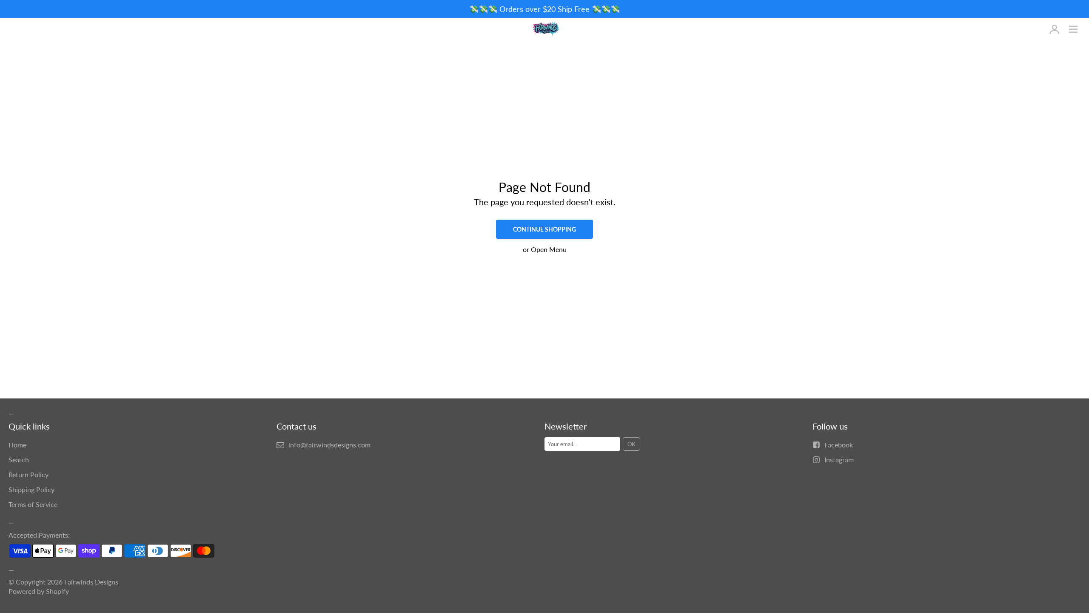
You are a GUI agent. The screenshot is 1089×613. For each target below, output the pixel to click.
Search (19, 459)
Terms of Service (33, 504)
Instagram (839, 459)
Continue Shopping (544, 229)
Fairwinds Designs (91, 582)
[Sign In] (1054, 29)
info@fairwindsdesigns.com (329, 445)
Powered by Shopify (39, 591)
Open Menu (549, 249)
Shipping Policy (31, 489)
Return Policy (28, 474)
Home (17, 445)
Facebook (838, 445)
